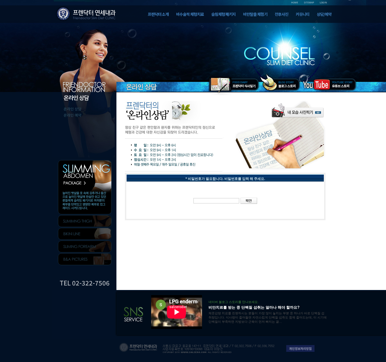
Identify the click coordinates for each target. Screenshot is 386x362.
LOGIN (323, 2)
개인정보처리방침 (300, 348)
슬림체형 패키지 (223, 14)
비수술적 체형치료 (190, 14)
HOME (294, 2)
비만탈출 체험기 (255, 14)
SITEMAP (309, 2)
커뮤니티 (302, 14)
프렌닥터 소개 (158, 14)
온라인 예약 (72, 115)
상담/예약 (324, 14)
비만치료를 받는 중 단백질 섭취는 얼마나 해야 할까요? (254, 307)
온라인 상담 (72, 109)
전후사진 (281, 14)
